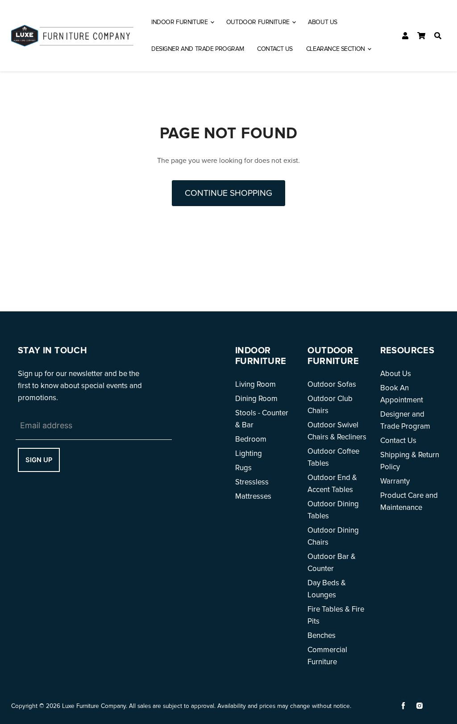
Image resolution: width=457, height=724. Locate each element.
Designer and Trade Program (197, 49)
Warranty (395, 481)
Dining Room (256, 398)
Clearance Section (336, 49)
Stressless (252, 482)
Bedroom (250, 439)
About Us (322, 22)
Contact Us (275, 49)
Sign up (38, 460)
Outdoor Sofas (331, 384)
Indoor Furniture (180, 22)
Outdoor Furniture (258, 22)
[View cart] (421, 36)
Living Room (255, 384)
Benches (321, 635)
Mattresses (253, 496)
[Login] (405, 36)
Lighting (248, 453)
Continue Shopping (228, 193)
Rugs (243, 467)
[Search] (438, 36)
